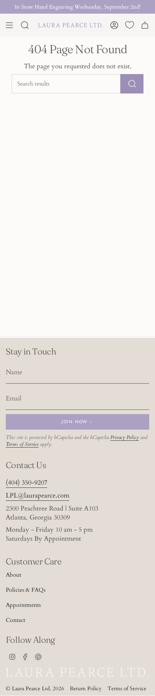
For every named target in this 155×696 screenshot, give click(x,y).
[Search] (131, 83)
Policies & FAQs (25, 590)
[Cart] (144, 25)
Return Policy (86, 688)
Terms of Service (22, 444)
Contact (15, 620)
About (13, 575)
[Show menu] (9, 25)
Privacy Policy (124, 437)
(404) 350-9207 (26, 482)
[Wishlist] (129, 25)
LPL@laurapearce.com (37, 495)
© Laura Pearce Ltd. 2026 (35, 688)
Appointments (23, 605)
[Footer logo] (77, 672)
